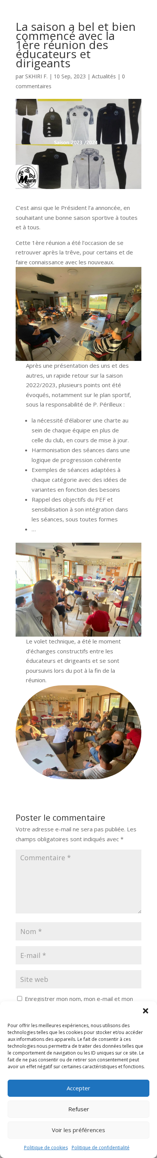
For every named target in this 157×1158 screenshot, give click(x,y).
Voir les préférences (78, 1130)
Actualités (104, 76)
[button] (145, 1011)
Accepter (78, 1088)
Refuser (78, 1109)
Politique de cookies (46, 1147)
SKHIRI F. (36, 76)
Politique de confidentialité (101, 1147)
